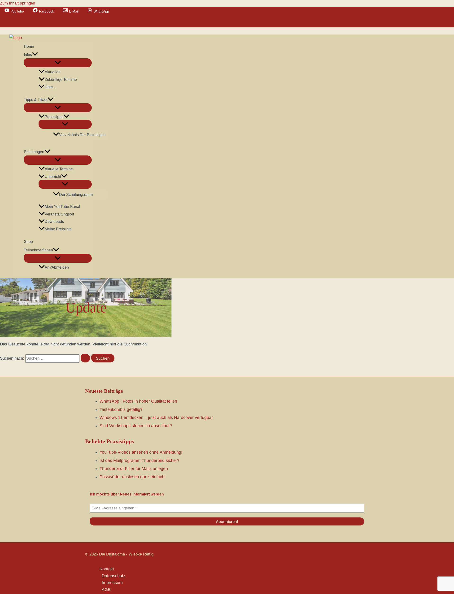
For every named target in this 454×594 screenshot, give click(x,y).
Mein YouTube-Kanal (62, 207)
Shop (28, 242)
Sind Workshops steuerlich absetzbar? (136, 425)
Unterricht (53, 177)
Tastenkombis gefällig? (121, 409)
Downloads (54, 222)
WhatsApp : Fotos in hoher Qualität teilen (138, 401)
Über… (51, 87)
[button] (16, 24)
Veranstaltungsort (59, 214)
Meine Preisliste (58, 229)
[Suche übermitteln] (85, 358)
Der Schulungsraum (76, 195)
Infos (28, 55)
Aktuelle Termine (59, 169)
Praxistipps (54, 117)
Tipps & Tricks (36, 100)
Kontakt (107, 569)
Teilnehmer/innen (38, 250)
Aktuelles (52, 72)
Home (29, 46)
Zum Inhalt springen (17, 3)
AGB (106, 589)
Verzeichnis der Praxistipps (82, 135)
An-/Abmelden (57, 267)
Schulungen (34, 152)
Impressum (112, 582)
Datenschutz (113, 575)
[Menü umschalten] (58, 62)
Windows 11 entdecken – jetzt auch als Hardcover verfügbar (156, 417)
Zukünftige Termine (61, 79)
